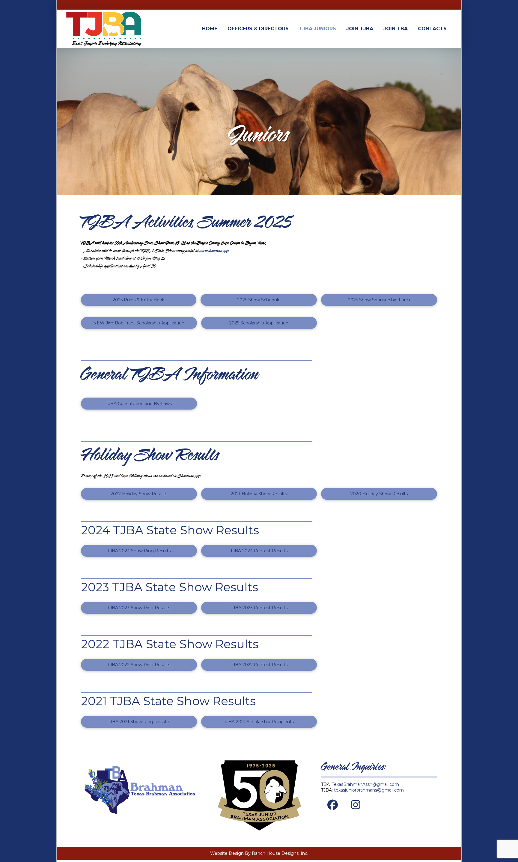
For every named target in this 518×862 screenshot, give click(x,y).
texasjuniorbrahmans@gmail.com (369, 790)
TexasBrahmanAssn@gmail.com (365, 784)
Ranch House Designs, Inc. (280, 853)
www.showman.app (214, 251)
